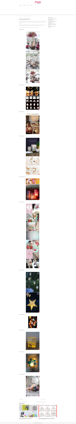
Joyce (20, 419)
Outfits (28, 5)
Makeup (24, 5)
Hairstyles (20, 5)
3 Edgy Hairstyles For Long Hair (51, 23)
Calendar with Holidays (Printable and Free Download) (46, 418)
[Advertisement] (38, 11)
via (30, 83)
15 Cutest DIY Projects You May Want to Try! (25, 418)
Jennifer (40, 419)
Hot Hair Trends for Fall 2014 (51, 20)
